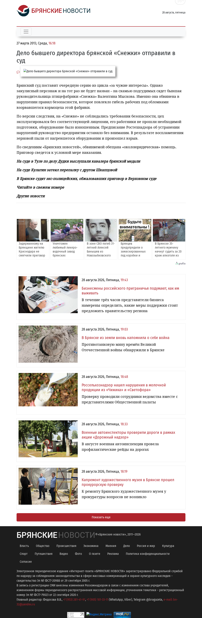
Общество (42, 546)
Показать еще (101, 517)
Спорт (24, 554)
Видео (64, 554)
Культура (168, 546)
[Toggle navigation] (26, 32)
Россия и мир (146, 546)
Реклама (113, 554)
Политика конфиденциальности (148, 554)
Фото (78, 554)
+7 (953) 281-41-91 (74, 599)
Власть (24, 546)
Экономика (90, 546)
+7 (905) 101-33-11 (97, 599)
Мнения (111, 546)
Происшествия (66, 546)
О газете (94, 554)
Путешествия (43, 554)
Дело (126, 546)
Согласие (26, 562)
